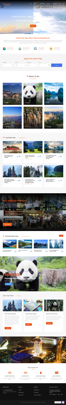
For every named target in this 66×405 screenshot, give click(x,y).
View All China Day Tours (26, 236)
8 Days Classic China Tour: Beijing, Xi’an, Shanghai (8, 156)
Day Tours (48, 3)
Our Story (20, 389)
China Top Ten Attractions (10, 313)
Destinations (42, 3)
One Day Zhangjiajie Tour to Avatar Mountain (51, 251)
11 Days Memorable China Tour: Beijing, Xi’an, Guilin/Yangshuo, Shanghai (51, 157)
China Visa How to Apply (30, 313)
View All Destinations (33, 78)
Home (30, 3)
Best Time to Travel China (51, 313)
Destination (29, 62)
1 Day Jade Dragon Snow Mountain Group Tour (4, 251)
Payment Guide (36, 389)
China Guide (54, 3)
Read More (19, 295)
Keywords (4, 62)
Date (40, 62)
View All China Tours (22, 137)
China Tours (36, 3)
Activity (16, 62)
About (60, 3)
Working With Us (21, 392)
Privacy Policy (36, 392)
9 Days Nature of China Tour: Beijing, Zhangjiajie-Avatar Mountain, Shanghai (9, 181)
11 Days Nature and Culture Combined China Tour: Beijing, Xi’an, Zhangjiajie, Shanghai (30, 181)
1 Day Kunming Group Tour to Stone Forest (35, 251)
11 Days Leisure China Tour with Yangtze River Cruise (30, 156)
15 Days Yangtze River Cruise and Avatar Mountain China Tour (50, 180)
